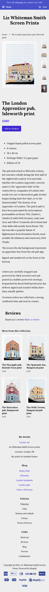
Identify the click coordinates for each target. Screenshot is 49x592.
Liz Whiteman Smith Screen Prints (24, 20)
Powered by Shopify (28, 568)
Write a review (31, 319)
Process (24, 551)
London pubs (24, 485)
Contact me (24, 442)
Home (4, 34)
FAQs (24, 509)
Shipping (24, 504)
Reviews (24, 542)
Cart (44, 7)
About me (24, 537)
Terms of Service (24, 523)
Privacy (24, 518)
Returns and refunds (25, 513)
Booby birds (24, 471)
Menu (8, 7)
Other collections (25, 489)
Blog (24, 546)
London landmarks (24, 480)
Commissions (24, 556)
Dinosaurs (24, 475)
